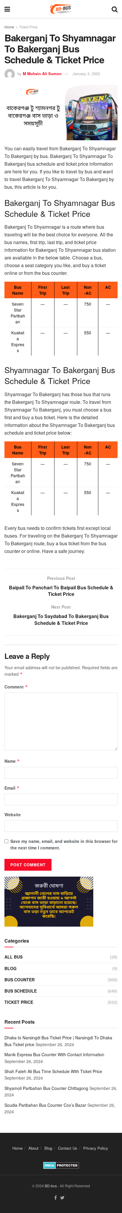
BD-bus (51, 1185)
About (33, 1148)
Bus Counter (19, 980)
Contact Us (67, 1148)
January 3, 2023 (86, 73)
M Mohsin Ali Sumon (42, 73)
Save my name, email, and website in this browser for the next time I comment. (64, 844)
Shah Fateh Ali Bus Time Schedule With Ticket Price (53, 1071)
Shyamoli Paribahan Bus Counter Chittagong (46, 1088)
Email (12, 788)
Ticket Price (28, 26)
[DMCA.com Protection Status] (61, 1165)
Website (12, 814)
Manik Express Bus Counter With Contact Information (54, 1054)
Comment (16, 687)
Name (12, 761)
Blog (10, 968)
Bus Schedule (20, 991)
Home (9, 26)
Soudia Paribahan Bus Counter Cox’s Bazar (45, 1105)
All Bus (13, 957)
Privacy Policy (95, 1148)
